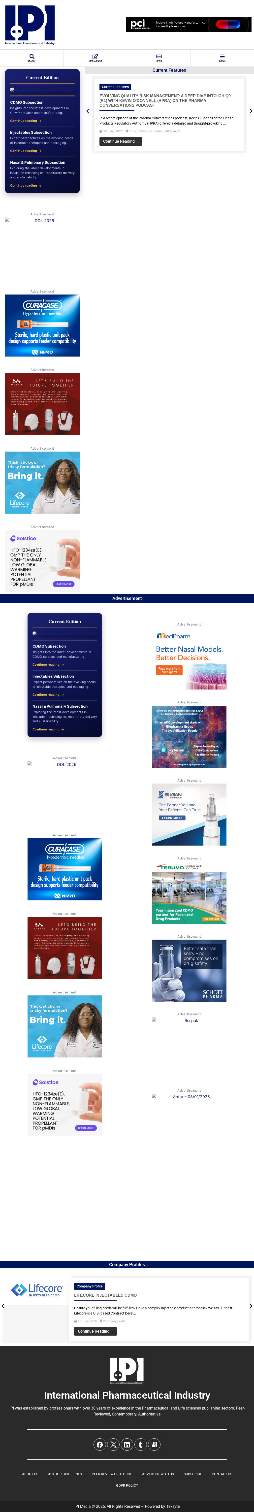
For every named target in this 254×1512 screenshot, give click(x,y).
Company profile (90, 1286)
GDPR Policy (127, 1485)
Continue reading (23, 121)
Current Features (115, 87)
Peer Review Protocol (112, 1474)
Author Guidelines (65, 1474)
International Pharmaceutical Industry (127, 1395)
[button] (88, 111)
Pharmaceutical (155, 1408)
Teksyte (173, 1506)
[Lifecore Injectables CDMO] (37, 1303)
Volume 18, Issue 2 (167, 131)
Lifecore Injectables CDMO (105, 1295)
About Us (30, 1474)
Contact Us (222, 1474)
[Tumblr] (140, 1444)
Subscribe (193, 1474)
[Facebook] (100, 1444)
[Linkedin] (127, 1444)
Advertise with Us (158, 1474)
